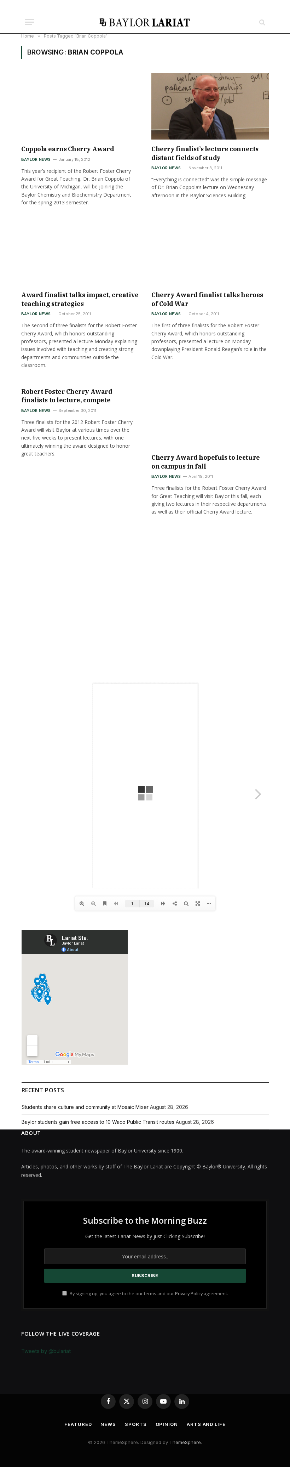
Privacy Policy (189, 1294)
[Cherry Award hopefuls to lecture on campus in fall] (210, 415)
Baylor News (36, 159)
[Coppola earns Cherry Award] (80, 106)
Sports (135, 1424)
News (108, 1424)
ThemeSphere (185, 1442)
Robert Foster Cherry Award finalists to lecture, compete (66, 395)
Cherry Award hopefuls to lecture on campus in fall (205, 461)
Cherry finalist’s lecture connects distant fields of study (205, 153)
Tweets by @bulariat (46, 1351)
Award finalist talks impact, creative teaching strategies (79, 299)
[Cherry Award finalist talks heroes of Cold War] (210, 253)
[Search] (261, 22)
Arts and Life (206, 1424)
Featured (78, 1424)
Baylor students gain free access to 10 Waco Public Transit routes (98, 1122)
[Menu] (29, 22)
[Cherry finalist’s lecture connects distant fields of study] (210, 106)
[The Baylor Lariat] (145, 22)
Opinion (167, 1424)
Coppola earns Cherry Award (67, 149)
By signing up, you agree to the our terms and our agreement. (148, 1294)
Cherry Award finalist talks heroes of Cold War (207, 299)
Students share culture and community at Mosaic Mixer (85, 1107)
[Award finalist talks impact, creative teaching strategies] (80, 253)
